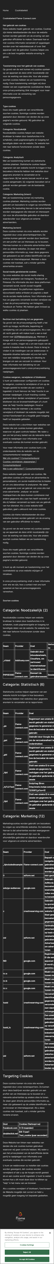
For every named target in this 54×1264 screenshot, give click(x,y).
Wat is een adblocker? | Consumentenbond (23, 468)
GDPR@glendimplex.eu (25, 336)
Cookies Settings (27, 1245)
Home (6, 10)
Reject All (27, 1252)
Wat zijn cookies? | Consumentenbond (21, 458)
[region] (27, 1246)
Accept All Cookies (27, 1259)
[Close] (50, 1233)
